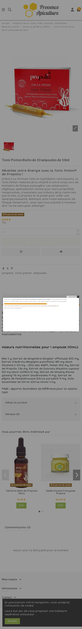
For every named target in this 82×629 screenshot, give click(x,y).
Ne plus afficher (73, 296)
